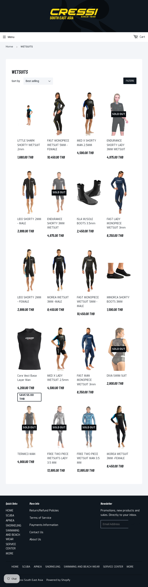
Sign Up (135, 524)
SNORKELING (13, 525)
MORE (9, 553)
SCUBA (10, 515)
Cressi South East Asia (29, 580)
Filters (130, 80)
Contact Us (36, 532)
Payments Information (43, 525)
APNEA (10, 520)
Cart (142, 37)
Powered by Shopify (58, 580)
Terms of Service (40, 518)
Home (9, 46)
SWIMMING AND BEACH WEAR (13, 535)
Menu (11, 37)
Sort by (16, 81)
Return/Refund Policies (44, 510)
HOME (9, 510)
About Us (35, 539)
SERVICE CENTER (113, 566)
